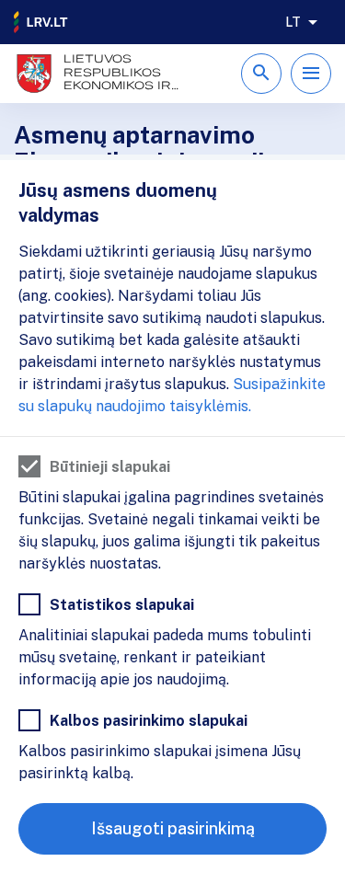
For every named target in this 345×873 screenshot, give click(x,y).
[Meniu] (311, 73)
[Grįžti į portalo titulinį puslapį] (41, 22)
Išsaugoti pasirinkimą (173, 828)
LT (293, 22)
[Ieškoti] (261, 73)
